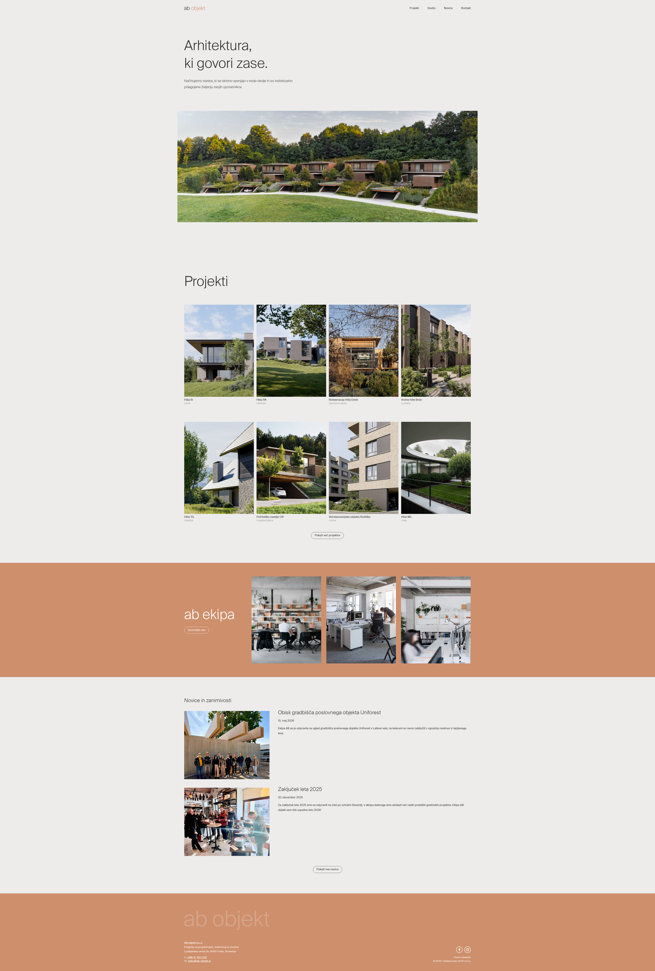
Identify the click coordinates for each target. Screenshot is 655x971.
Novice (448, 8)
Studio (431, 8)
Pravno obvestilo (462, 957)
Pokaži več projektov (327, 535)
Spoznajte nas (196, 630)
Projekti (414, 8)
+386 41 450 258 (196, 957)
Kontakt (466, 8)
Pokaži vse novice (328, 869)
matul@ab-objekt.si (199, 961)
